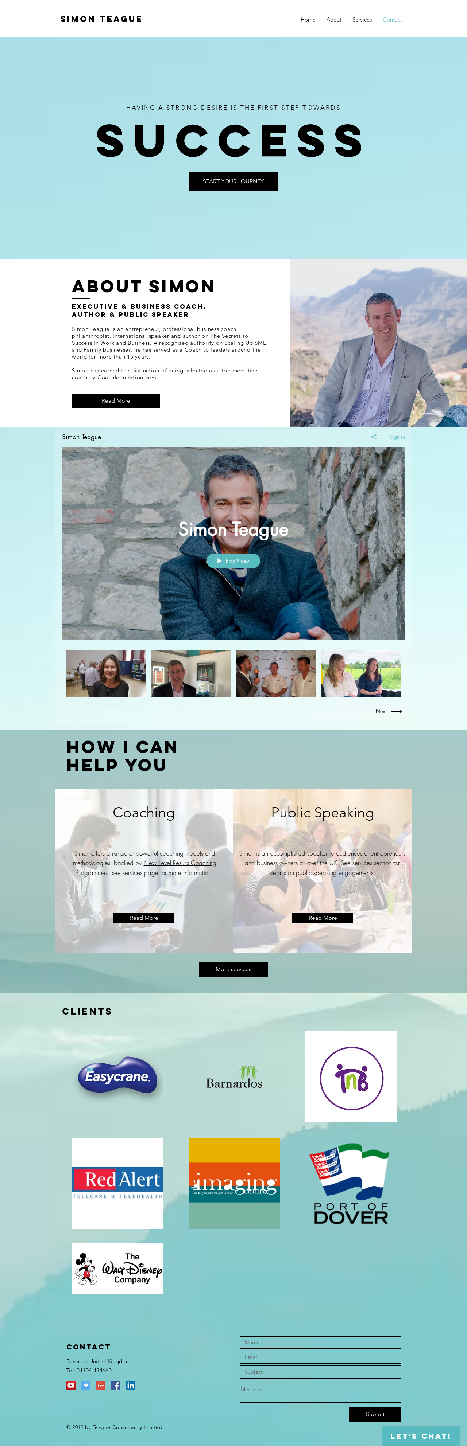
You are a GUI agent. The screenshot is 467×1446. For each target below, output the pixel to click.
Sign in (397, 436)
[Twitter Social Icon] (85, 1385)
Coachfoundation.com (127, 377)
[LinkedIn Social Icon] (130, 1385)
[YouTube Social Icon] (71, 1385)
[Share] (374, 437)
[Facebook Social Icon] (115, 1385)
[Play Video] (105, 673)
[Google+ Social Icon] (100, 1385)
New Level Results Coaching (180, 863)
